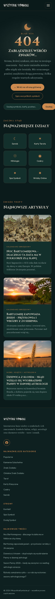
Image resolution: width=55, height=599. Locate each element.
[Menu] (48, 5)
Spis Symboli (9, 514)
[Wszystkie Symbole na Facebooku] (7, 442)
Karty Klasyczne (11, 484)
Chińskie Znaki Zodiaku (14, 473)
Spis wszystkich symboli (27, 96)
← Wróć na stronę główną (27, 87)
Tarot (6, 478)
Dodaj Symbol (10, 520)
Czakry (7, 489)
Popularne (8, 457)
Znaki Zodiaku (10, 467)
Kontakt (7, 509)
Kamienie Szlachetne (13, 462)
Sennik (7, 495)
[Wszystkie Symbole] (16, 5)
